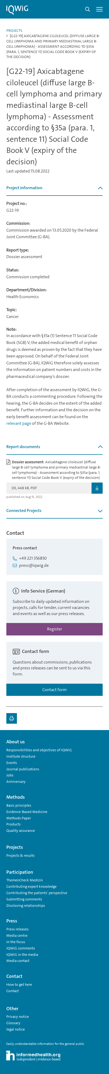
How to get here (19, 984)
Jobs (9, 775)
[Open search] (87, 9)
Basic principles (18, 805)
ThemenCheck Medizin (24, 880)
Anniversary (16, 781)
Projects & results (20, 855)
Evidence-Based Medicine (26, 811)
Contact (12, 990)
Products (13, 824)
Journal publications (22, 769)
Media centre (17, 935)
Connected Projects (24, 510)
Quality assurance (20, 830)
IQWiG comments (20, 948)
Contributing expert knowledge (31, 886)
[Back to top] (97, 739)
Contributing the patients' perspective (36, 892)
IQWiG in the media (22, 954)
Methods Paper (18, 818)
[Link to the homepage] (17, 10)
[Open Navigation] (99, 9)
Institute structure (20, 756)
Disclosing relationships (25, 905)
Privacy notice (17, 1016)
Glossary (13, 1022)
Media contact (17, 960)
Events (11, 762)
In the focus (15, 941)
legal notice (15, 1029)
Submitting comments (24, 899)
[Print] (11, 718)
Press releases (17, 929)
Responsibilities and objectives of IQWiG (39, 750)
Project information (24, 188)
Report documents (23, 446)
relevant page (18, 423)
